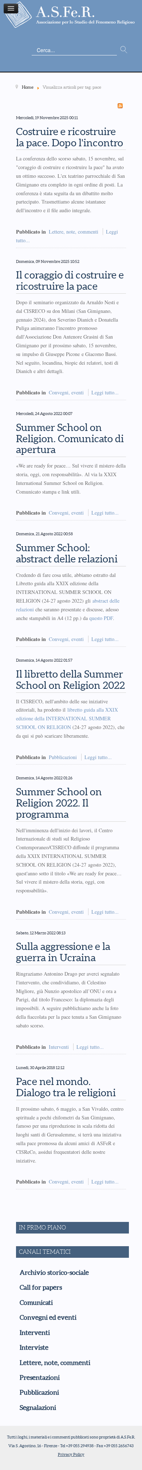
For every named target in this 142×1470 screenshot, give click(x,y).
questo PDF (101, 618)
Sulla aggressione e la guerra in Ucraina (63, 952)
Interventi (59, 1046)
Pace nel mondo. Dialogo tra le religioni (66, 1087)
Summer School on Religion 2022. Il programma (59, 803)
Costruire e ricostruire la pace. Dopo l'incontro (69, 137)
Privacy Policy (71, 1454)
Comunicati (36, 1302)
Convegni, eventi (66, 392)
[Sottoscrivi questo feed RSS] (120, 106)
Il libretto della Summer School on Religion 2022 (70, 679)
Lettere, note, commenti (73, 231)
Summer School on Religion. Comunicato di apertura (70, 439)
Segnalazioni (38, 1407)
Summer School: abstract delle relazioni (67, 553)
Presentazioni (40, 1377)
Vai (123, 50)
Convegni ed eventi (48, 1317)
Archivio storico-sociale (54, 1272)
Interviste (34, 1347)
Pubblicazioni (63, 757)
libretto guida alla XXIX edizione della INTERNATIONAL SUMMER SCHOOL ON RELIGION (67, 718)
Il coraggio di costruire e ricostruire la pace (70, 280)
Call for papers (41, 1287)
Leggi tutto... (105, 392)
